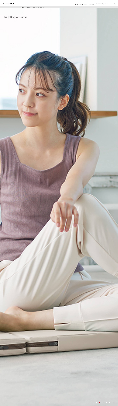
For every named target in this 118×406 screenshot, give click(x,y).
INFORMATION (79, 4)
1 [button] (96, 402)
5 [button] (109, 402)
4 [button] (106, 402)
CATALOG (91, 4)
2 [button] (99, 402)
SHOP (86, 4)
